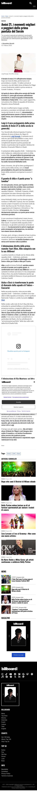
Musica (3, 718)
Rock (2, 761)
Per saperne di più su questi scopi (20, 397)
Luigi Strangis (15, 136)
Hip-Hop (3, 754)
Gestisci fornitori (7, 397)
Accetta (18, 402)
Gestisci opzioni (18, 407)
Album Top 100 (6, 739)
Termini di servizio (7, 776)
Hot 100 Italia (5, 737)
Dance (3, 756)
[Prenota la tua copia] (18, 636)
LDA (14, 454)
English (3, 728)
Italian (3, 750)
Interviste (4, 720)
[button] (34, 382)
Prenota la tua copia (18, 655)
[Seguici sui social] (2, 674)
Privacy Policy (5, 773)
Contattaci (4, 771)
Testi (2, 726)
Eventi (14, 577)
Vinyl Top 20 (5, 741)
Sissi (3, 300)
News (3, 21)
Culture (3, 724)
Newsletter (4, 769)
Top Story (15, 607)
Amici (9, 454)
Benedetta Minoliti (8, 43)
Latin (3, 759)
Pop (2, 752)
